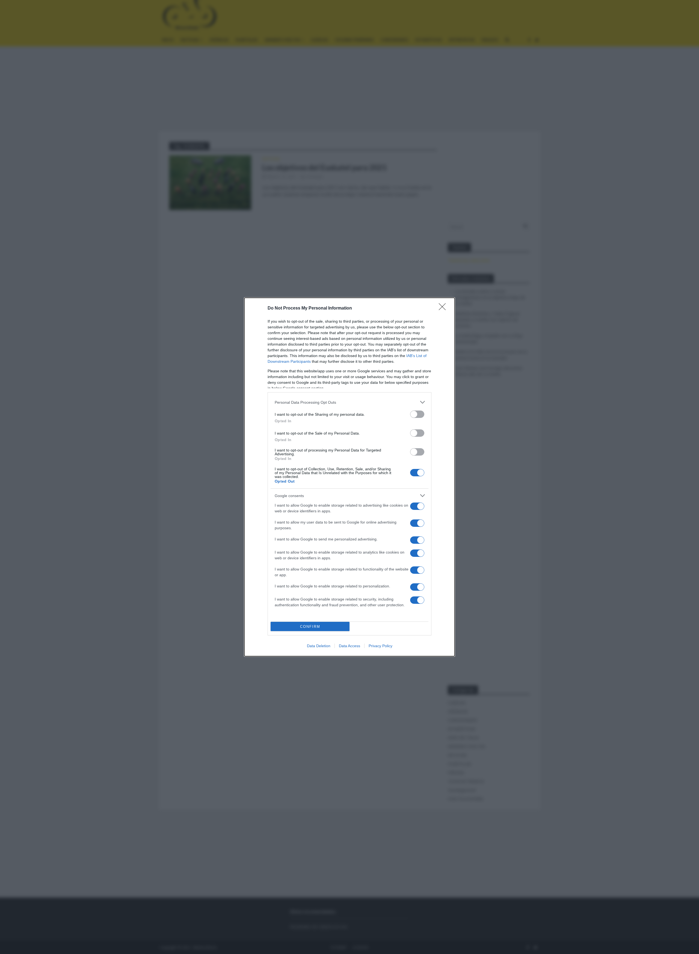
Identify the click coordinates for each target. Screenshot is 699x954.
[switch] (417, 414)
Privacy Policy (380, 646)
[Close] (444, 308)
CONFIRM (310, 627)
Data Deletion (318, 646)
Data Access (349, 646)
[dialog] (349, 477)
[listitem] (349, 402)
